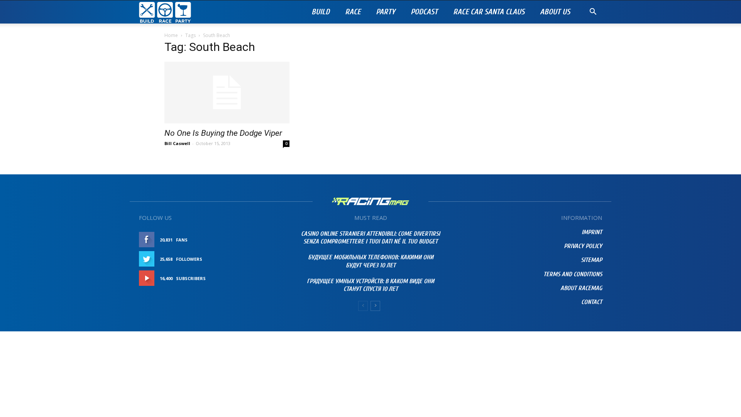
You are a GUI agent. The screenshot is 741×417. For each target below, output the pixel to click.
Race (352, 11)
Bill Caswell (177, 143)
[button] (593, 12)
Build (320, 11)
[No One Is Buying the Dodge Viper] (226, 92)
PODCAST (424, 11)
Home (171, 35)
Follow (272, 259)
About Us (555, 11)
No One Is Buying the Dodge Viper (223, 133)
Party (385, 11)
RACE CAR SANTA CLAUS (488, 11)
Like (276, 240)
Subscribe (269, 278)
